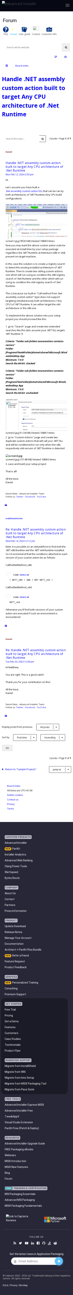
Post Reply (15, 128)
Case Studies (13, 1038)
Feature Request (15, 961)
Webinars (10, 1155)
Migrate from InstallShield (20, 1065)
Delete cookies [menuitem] (15, 795)
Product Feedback (16, 967)
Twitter (19, 496)
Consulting (11, 988)
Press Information (16, 910)
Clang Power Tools (16, 866)
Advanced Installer (16, 842)
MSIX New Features (16, 1166)
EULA (5, 1285)
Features (10, 1027)
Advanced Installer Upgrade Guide (25, 1143)
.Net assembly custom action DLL (24, 191)
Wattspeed (11, 872)
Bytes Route (12, 877)
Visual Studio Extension (19, 1122)
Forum (8, 1178)
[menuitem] (65, 57)
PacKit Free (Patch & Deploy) (22, 1128)
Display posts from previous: (25, 727)
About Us (10, 893)
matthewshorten (14, 518)
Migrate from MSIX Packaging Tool (25, 1083)
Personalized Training (25, 982)
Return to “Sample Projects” (20, 769)
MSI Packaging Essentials (20, 1194)
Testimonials (13, 1044)
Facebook (30, 496)
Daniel (9, 151)
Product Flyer (13, 1050)
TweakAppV (12, 1116)
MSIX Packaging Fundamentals (23, 1205)
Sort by (14, 737)
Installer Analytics (15, 854)
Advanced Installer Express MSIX (24, 1104)
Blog (7, 1172)
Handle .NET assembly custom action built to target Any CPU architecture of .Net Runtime (33, 96)
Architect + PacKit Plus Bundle (23, 949)
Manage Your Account (18, 937)
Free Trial (10, 1009)
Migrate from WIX (15, 1071)
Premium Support (15, 994)
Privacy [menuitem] (11, 804)
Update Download (15, 926)
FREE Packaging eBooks (19, 1149)
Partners (10, 905)
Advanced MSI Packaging (20, 1199)
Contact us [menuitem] (12, 799)
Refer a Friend (20, 955)
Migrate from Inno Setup (19, 1077)
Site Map (23, 1285)
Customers (11, 1033)
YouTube (41, 496)
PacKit (16, 848)
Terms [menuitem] (10, 808)
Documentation (14, 943)
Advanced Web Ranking (19, 860)
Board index (13, 786)
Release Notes (13, 932)
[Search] (66, 47)
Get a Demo (12, 1021)
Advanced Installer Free (19, 1110)
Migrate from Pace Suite (19, 1089)
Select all (24, 574)
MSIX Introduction (15, 1161)
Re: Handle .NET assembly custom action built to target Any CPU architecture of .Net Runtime (36, 533)
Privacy (13, 1285)
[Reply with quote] (6, 505)
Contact (10, 899)
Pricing (9, 1015)
